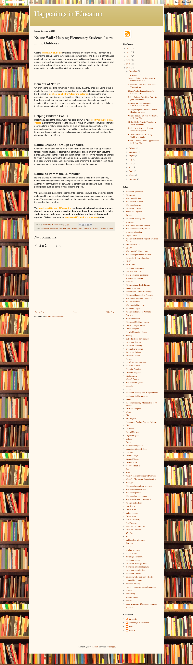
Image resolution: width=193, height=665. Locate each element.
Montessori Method (133, 198)
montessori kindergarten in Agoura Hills (142, 392)
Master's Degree (132, 379)
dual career (130, 543)
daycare (129, 215)
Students (129, 386)
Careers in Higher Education (137, 258)
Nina (131, 626)
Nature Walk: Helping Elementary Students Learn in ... (142, 92)
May (131, 167)
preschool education (134, 232)
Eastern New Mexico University (138, 291)
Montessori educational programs (139, 486)
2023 (128, 48)
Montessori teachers (134, 502)
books (128, 389)
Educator (129, 452)
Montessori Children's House (137, 251)
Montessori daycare (133, 205)
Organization (131, 516)
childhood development (135, 539)
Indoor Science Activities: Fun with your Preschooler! (142, 98)
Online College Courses (135, 325)
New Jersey (130, 506)
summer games (132, 597)
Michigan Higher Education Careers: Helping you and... (143, 110)
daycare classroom (133, 244)
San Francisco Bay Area (135, 526)
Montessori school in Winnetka (138, 499)
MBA (128, 472)
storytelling (130, 593)
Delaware (129, 438)
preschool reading (133, 583)
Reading (129, 335)
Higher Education (133, 235)
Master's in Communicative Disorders (141, 475)
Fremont (129, 281)
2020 (128, 60)
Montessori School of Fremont (138, 225)
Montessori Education (58, 228)
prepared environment (134, 348)
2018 (128, 67)
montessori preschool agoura (137, 566)
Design (128, 442)
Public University (133, 519)
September (133, 151)
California (130, 428)
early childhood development (137, 338)
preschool (130, 221)
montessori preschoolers (135, 570)
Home (75, 312)
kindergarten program (134, 278)
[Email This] (80, 224)
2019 (128, 63)
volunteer (129, 607)
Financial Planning (133, 369)
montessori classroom (134, 208)
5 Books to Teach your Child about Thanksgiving (142, 85)
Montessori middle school (136, 489)
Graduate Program (133, 372)
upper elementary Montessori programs (141, 603)
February (133, 178)
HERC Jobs (130, 264)
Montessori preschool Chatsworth (139, 254)
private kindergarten (134, 211)
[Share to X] (85, 224)
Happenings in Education (68, 13)
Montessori (45, 228)
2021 (128, 56)
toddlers (129, 600)
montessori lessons (133, 342)
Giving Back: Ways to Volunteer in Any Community (142, 123)
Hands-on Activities (134, 271)
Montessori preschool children (138, 284)
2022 (128, 52)
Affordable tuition (133, 355)
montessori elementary (75, 228)
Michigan (129, 482)
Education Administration (136, 448)
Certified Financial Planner (136, 362)
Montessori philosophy (135, 305)
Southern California (134, 529)
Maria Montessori (133, 318)
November (133, 75)
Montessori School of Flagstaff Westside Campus (142, 239)
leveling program (133, 550)
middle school (131, 553)
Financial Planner (133, 365)
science (129, 590)
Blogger (112, 646)
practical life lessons (134, 580)
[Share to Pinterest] (90, 224)
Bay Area (129, 315)
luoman (95, 646)
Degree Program (132, 435)
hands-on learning (133, 288)
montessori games (133, 560)
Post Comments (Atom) (54, 316)
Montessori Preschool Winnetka (138, 311)
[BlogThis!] (82, 224)
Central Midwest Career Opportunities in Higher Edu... (143, 141)
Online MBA (131, 509)
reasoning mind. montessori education (141, 587)
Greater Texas (131, 462)
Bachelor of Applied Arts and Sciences (141, 422)
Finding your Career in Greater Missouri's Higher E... (140, 129)
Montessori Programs (134, 382)
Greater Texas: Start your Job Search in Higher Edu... (143, 116)
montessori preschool (134, 191)
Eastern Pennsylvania (134, 445)
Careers (129, 359)
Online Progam (132, 512)
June (131, 163)
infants (128, 546)
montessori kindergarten (135, 218)
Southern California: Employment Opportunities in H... (141, 79)
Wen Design (130, 533)
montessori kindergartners (136, 563)
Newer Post (39, 312)
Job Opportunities (133, 465)
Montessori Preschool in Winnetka (139, 295)
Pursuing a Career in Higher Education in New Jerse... (139, 104)
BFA (128, 415)
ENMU (129, 247)
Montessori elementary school (138, 228)
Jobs (127, 469)
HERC (128, 261)
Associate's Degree (133, 408)
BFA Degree (131, 418)
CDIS (128, 425)
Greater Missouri (132, 459)
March (132, 175)
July (131, 159)
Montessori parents (133, 492)
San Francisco (131, 523)
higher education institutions (137, 274)
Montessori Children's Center (137, 322)
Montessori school (133, 301)
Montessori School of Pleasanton (96, 228)
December (133, 71)
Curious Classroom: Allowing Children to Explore (140, 135)
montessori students (133, 573)
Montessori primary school (136, 496)
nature (111, 228)
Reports (132, 630)
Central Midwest (132, 432)
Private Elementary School (136, 332)
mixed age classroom (134, 556)
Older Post (110, 312)
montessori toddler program (137, 396)
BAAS (128, 411)
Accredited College (133, 352)
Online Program (132, 328)
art (127, 536)
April (131, 171)
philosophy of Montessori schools (139, 576)
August (132, 155)
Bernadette (133, 619)
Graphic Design (132, 455)
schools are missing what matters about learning (141, 403)
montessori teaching (134, 345)
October (132, 148)
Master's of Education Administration (141, 479)
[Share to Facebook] (88, 224)
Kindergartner (131, 375)
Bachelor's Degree (133, 308)
